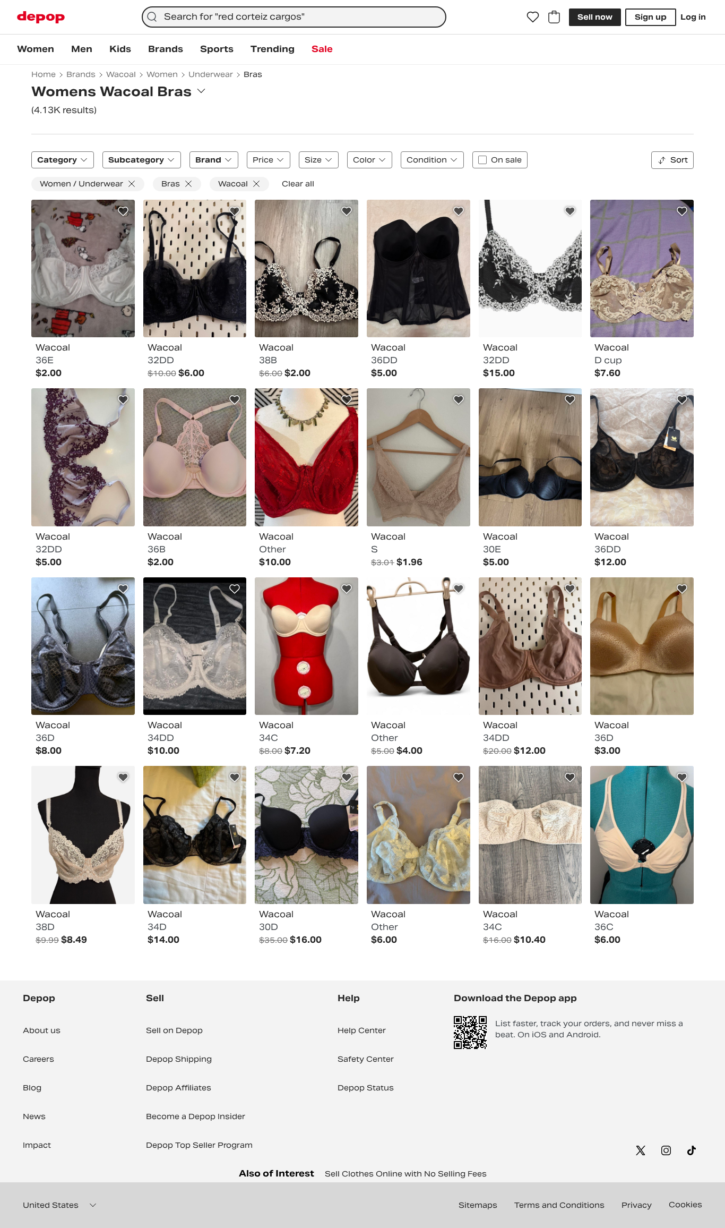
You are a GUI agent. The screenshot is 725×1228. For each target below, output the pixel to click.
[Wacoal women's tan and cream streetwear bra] (530, 835)
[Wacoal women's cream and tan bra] (83, 835)
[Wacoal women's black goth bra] (418, 269)
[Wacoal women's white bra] (83, 269)
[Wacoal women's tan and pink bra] (642, 646)
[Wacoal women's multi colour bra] (306, 269)
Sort (679, 160)
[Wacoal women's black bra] (195, 269)
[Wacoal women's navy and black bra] (306, 835)
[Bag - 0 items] (554, 17)
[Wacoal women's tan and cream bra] (642, 269)
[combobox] (294, 17)
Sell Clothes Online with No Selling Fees (406, 1174)
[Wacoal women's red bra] (306, 457)
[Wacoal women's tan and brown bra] (530, 646)
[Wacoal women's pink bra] (195, 457)
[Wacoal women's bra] (418, 457)
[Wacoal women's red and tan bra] (306, 646)
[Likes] (532, 17)
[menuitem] (35, 49)
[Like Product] (123, 211)
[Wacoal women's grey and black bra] (418, 646)
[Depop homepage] (41, 17)
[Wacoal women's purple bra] (83, 457)
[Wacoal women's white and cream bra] (195, 646)
